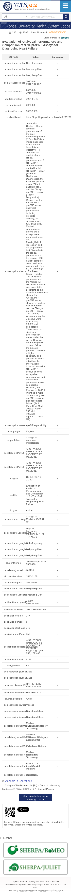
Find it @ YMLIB (35, 799)
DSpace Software (19, 881)
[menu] (65, 6)
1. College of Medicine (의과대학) (19, 785)
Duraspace (54, 881)
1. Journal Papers (44, 789)
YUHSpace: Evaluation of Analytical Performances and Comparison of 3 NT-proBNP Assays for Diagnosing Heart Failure (27, 6)
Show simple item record (35, 796)
